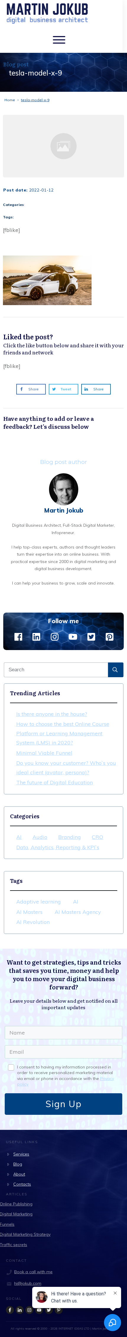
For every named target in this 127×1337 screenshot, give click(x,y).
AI (19, 837)
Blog (17, 1164)
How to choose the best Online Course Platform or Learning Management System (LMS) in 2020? (62, 733)
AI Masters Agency (78, 912)
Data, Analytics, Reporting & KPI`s (57, 847)
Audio (39, 837)
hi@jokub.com (27, 1283)
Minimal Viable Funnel (44, 752)
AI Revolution (33, 922)
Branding (69, 837)
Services (21, 1154)
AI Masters (29, 912)
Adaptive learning (38, 901)
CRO (97, 837)
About (19, 1174)
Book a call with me (33, 1271)
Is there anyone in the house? (51, 714)
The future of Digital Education (54, 782)
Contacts (22, 1184)
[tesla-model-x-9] (63, 146)
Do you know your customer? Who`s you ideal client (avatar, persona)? (66, 768)
